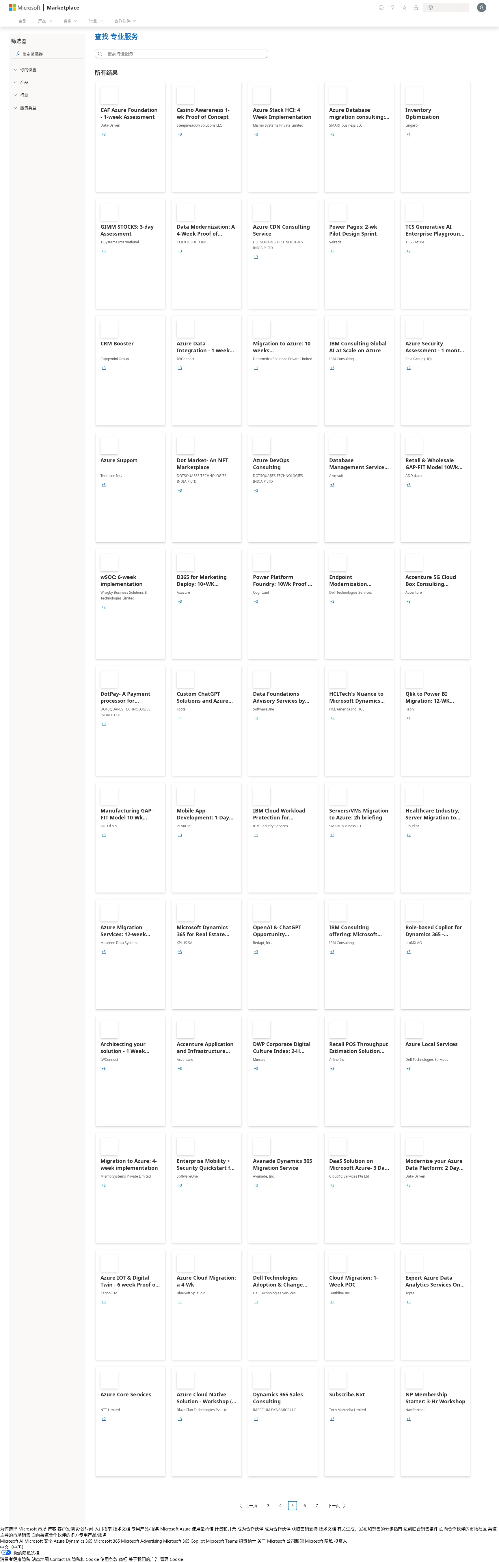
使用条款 (109, 1559)
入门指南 (103, 1529)
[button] (99, 53)
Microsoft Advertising (141, 1541)
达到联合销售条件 (420, 1529)
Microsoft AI (11, 1541)
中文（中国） (13, 1547)
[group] (103, 134)
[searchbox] (53, 53)
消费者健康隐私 (15, 1559)
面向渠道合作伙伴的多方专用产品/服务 (69, 1535)
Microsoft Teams (222, 1541)
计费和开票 (225, 1529)
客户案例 (66, 1529)
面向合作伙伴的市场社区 (463, 1529)
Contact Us (60, 1559)
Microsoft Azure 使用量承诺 (186, 1529)
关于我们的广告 (144, 1559)
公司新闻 (295, 1541)
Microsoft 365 (107, 1541)
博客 (52, 1529)
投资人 (340, 1541)
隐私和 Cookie (85, 1559)
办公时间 (84, 1529)
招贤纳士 (247, 1541)
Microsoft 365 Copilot (184, 1541)
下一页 (334, 1505)
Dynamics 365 (79, 1541)
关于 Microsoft (271, 1541)
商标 (123, 1559)
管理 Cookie (171, 1559)
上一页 (251, 1505)
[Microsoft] (24, 7)
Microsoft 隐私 (319, 1541)
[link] (130, 137)
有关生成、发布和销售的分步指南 (369, 1529)
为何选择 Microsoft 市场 (23, 1529)
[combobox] (183, 54)
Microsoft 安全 (39, 1541)
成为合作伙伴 (250, 1529)
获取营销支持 (305, 1529)
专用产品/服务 (145, 1529)
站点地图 (40, 1559)
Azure (59, 1541)
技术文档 (121, 1529)
